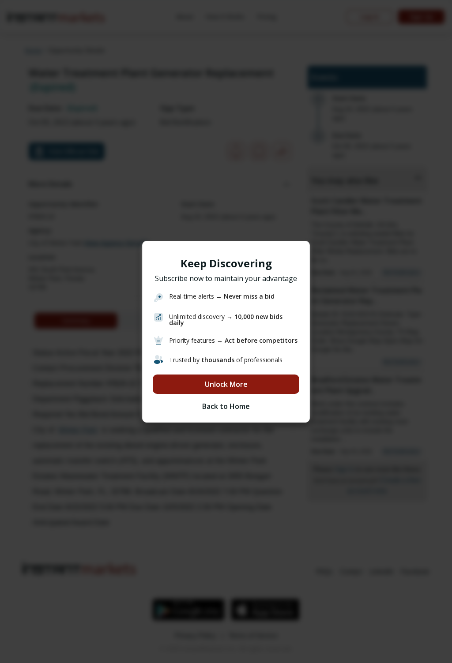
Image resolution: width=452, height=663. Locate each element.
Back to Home (226, 406)
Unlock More (226, 384)
